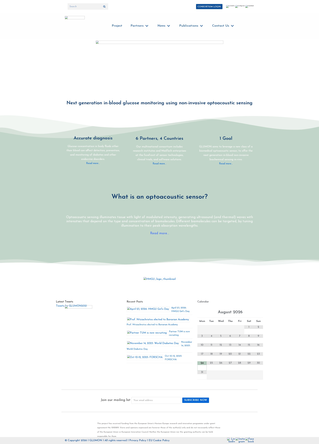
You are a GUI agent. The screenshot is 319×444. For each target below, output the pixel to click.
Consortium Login (209, 7)
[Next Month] (258, 312)
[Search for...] (88, 6)
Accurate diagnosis (93, 138)
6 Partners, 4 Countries (159, 138)
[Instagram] (240, 5)
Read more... (93, 163)
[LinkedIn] (230, 5)
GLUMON (95, 440)
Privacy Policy (137, 440)
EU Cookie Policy (159, 440)
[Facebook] (249, 5)
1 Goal (226, 138)
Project (117, 25)
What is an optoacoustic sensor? (159, 197)
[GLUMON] (75, 26)
